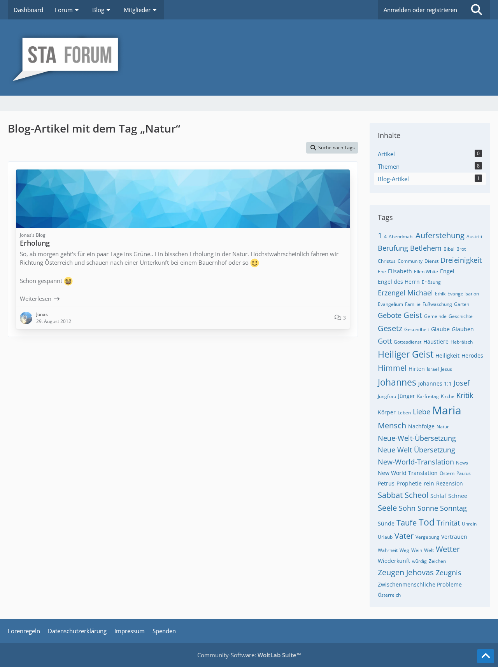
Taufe (406, 522)
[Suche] (476, 9)
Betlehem (426, 248)
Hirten (417, 368)
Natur (443, 426)
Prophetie (409, 483)
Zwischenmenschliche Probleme (420, 584)
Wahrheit (388, 550)
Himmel (392, 368)
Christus (387, 261)
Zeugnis (448, 572)
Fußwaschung (437, 304)
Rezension (449, 483)
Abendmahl (401, 236)
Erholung (35, 243)
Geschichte (461, 316)
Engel (447, 271)
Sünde (386, 523)
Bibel (449, 249)
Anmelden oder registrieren (420, 10)
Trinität (448, 522)
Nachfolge (421, 426)
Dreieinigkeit (461, 260)
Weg (404, 550)
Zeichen (437, 561)
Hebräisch (462, 342)
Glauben (463, 329)
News (462, 462)
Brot (461, 249)
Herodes (472, 355)
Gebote (390, 315)
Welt (429, 550)
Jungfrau (387, 396)
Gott (385, 341)
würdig (419, 561)
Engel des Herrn (399, 281)
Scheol (416, 495)
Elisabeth (400, 271)
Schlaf (438, 495)
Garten (461, 304)
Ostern (447, 473)
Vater (404, 536)
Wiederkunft (394, 560)
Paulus (463, 473)
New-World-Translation (416, 461)
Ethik (440, 293)
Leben (404, 412)
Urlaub (385, 537)
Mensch (392, 425)
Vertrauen (454, 536)
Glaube (440, 329)
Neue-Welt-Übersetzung (417, 438)
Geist (412, 315)
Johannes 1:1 (435, 383)
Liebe (421, 411)
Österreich (389, 595)
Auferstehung (440, 235)
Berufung (393, 248)
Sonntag (453, 508)
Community (410, 261)
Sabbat (390, 495)
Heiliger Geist (405, 354)
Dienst (431, 261)
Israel (433, 369)
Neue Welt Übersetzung (416, 449)
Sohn (407, 508)
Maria (446, 410)
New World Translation (408, 473)
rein (429, 483)
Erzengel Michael (405, 292)
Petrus (386, 483)
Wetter (448, 549)
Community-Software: (249, 655)
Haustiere (436, 341)
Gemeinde (435, 316)
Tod (427, 522)
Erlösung (431, 282)
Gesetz (390, 328)
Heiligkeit (447, 355)
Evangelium (390, 304)
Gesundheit (416, 329)
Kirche (447, 396)
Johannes (397, 382)
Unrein (469, 523)
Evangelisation (463, 293)
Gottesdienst (407, 342)
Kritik (464, 395)
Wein (416, 550)
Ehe (382, 271)
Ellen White (426, 271)
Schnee (457, 495)
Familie (413, 304)
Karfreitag (428, 396)
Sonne (427, 508)
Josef (462, 383)
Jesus (446, 369)
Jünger (406, 396)
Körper (387, 412)
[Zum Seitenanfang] (485, 656)
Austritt (474, 236)
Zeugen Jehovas (406, 572)
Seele (387, 508)
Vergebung (427, 537)
